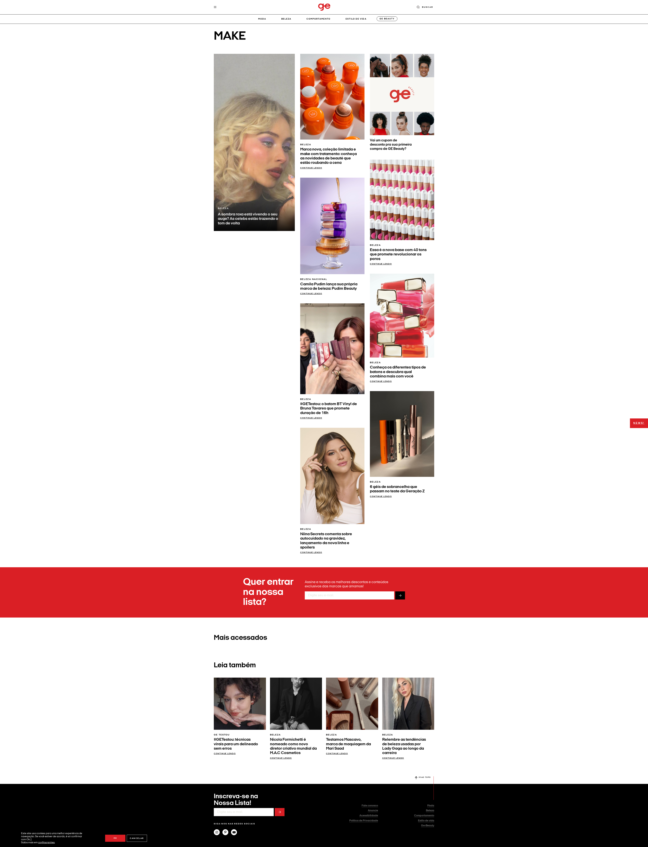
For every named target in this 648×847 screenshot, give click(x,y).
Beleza (286, 19)
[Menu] (215, 7)
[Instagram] (218, 832)
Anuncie (373, 810)
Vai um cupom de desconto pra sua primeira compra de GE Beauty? (391, 145)
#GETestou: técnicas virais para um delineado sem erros (236, 744)
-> (400, 595)
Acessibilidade (368, 815)
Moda (262, 19)
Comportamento (318, 19)
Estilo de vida (356, 19)
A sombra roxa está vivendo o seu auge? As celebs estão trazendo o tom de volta (248, 218)
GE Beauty (387, 19)
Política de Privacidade (363, 820)
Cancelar (137, 838)
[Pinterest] (226, 832)
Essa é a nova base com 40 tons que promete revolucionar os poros (398, 254)
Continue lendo (311, 168)
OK (115, 838)
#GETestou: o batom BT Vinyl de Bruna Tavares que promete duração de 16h (328, 408)
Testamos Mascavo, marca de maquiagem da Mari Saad (348, 744)
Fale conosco (370, 805)
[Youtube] (235, 832)
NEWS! (638, 423)
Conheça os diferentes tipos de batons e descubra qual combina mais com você (398, 371)
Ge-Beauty (427, 825)
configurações (46, 842)
